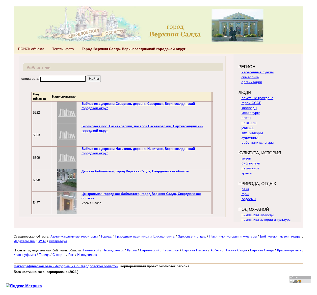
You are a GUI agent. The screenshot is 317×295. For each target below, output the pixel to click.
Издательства (24, 241)
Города (106, 236)
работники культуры (257, 142)
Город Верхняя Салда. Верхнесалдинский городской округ (133, 49)
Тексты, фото (63, 49)
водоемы (248, 199)
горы (245, 194)
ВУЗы (42, 241)
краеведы (249, 108)
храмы (246, 173)
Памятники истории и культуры (233, 236)
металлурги (250, 113)
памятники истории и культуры (266, 219)
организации (251, 82)
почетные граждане (257, 98)
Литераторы (58, 241)
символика (250, 77)
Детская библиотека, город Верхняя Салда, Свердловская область (135, 171)
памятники (250, 168)
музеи (246, 158)
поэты (246, 118)
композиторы (252, 132)
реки (245, 189)
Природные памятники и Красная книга (144, 236)
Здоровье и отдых (192, 236)
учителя (247, 128)
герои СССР (251, 103)
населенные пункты (257, 72)
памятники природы (257, 214)
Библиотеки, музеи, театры (280, 236)
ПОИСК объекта (31, 49)
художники (250, 137)
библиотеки (250, 163)
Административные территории (74, 236)
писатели (249, 123)
